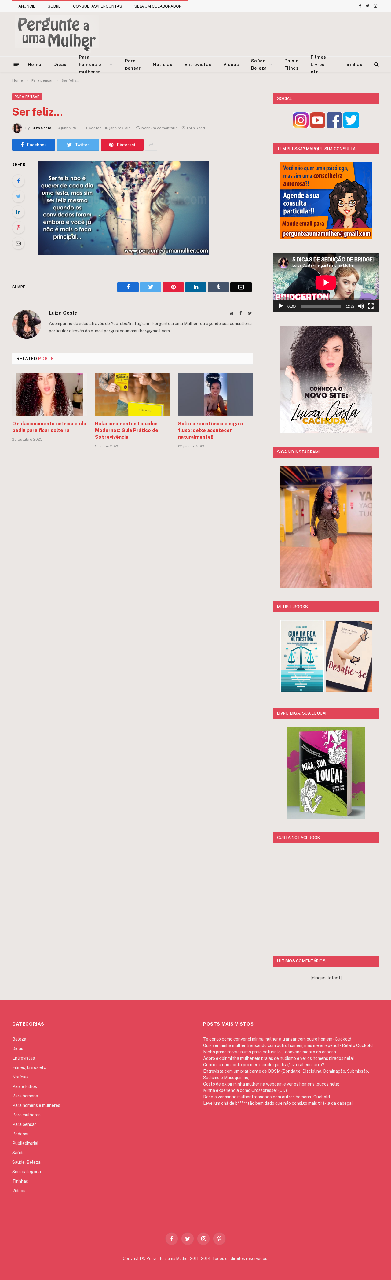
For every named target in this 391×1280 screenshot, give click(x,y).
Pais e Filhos (291, 64)
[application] (326, 282)
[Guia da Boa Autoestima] (302, 690)
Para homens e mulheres (90, 64)
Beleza (19, 1039)
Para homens (25, 1095)
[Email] (18, 243)
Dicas (60, 64)
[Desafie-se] (349, 690)
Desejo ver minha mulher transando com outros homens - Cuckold (266, 1096)
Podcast (20, 1133)
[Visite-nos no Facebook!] (334, 126)
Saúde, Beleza (259, 64)
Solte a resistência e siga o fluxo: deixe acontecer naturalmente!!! (210, 430)
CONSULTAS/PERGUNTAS (97, 6)
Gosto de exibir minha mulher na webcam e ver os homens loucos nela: (271, 1084)
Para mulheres (26, 1114)
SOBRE (54, 6)
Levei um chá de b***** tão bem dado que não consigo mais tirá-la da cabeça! (278, 1103)
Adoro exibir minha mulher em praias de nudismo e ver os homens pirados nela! (278, 1058)
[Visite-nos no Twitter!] (351, 126)
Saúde (18, 1152)
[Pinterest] (18, 227)
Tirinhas (353, 64)
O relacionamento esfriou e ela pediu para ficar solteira (49, 427)
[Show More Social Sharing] (151, 145)
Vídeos (231, 64)
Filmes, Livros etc (319, 64)
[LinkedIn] (18, 212)
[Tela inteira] (371, 306)
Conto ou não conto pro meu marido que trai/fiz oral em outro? (263, 1064)
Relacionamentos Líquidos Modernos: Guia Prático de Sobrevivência (126, 430)
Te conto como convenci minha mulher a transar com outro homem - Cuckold (277, 1039)
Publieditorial (25, 1143)
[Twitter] (18, 196)
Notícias (162, 64)
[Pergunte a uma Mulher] (56, 34)
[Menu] (16, 64)
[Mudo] (361, 306)
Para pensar (133, 64)
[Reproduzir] (281, 306)
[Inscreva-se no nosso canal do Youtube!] (317, 126)
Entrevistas (198, 64)
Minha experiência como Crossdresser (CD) (245, 1090)
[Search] (376, 64)
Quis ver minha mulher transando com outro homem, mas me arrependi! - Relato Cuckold (288, 1045)
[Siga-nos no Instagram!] (301, 126)
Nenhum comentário (159, 128)
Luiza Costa (41, 128)
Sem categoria (26, 1171)
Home (34, 64)
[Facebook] (18, 181)
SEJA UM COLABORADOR (157, 6)
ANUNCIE (26, 6)
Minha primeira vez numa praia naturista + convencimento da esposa (269, 1051)
